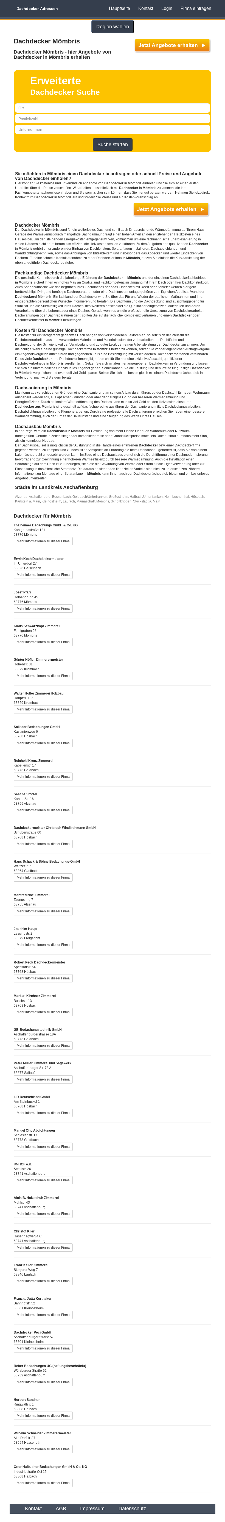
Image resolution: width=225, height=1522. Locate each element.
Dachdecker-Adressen (37, 8)
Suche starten (112, 144)
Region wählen (112, 26)
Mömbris (102, 501)
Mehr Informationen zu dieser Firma (43, 541)
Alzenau (21, 497)
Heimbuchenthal (176, 497)
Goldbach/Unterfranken (89, 497)
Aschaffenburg (39, 497)
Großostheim (118, 497)
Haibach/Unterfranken (146, 497)
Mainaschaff (86, 501)
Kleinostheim (51, 501)
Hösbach (197, 497)
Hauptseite (119, 8)
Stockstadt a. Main (146, 501)
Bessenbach (61, 497)
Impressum (92, 1508)
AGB (61, 1508)
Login (166, 8)
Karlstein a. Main (27, 501)
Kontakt (145, 8)
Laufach (69, 501)
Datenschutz (132, 1508)
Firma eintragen (196, 8)
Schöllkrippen (121, 501)
